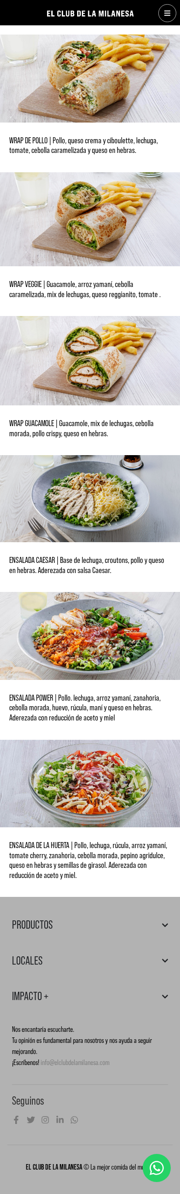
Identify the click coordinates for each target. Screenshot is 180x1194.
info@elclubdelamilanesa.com (75, 1062)
